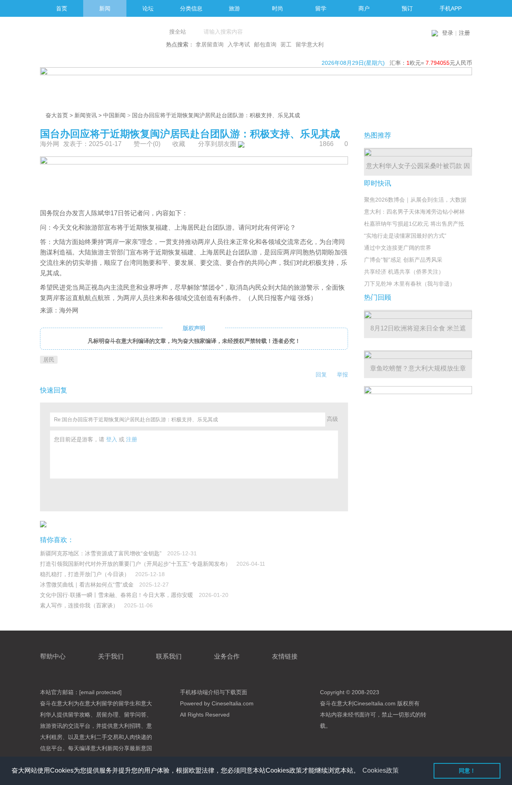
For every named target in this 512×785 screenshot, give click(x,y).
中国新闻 (114, 115)
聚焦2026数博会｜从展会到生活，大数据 (415, 199)
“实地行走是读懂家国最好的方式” (405, 235)
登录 (447, 33)
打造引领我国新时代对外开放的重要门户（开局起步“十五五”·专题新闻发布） (136, 564)
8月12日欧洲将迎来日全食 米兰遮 (418, 328)
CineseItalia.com (375, 703)
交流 (287, 241)
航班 (104, 297)
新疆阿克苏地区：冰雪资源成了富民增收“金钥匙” (101, 553)
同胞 (302, 252)
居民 (193, 227)
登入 (111, 439)
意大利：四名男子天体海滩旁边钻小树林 (414, 211)
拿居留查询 (210, 44)
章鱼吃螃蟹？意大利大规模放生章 (418, 368)
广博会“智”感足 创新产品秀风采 (403, 259)
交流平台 (79, 726)
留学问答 (135, 714)
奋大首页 (57, 115)
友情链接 (285, 656)
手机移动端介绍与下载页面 (213, 692)
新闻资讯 (85, 115)
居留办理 (107, 714)
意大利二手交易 (98, 737)
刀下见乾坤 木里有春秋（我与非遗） (409, 283)
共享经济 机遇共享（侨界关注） (404, 271)
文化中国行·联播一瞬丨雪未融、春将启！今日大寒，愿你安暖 (117, 595)
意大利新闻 (104, 748)
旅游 (91, 227)
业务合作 (227, 656)
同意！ (467, 770)
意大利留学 (99, 703)
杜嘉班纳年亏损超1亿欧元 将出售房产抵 (414, 223)
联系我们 (169, 656)
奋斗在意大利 (57, 703)
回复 (321, 374)
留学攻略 (79, 714)
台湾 (332, 241)
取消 (236, 287)
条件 (232, 297)
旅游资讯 (51, 726)
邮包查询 (265, 44)
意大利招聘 (127, 726)
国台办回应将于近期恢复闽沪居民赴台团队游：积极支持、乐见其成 (216, 115)
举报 (342, 374)
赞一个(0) (147, 143)
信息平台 (51, 748)
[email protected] (100, 692)
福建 (161, 227)
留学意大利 (310, 44)
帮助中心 (53, 656)
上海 (180, 227)
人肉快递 (135, 737)
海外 (65, 310)
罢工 (286, 44)
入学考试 (239, 44)
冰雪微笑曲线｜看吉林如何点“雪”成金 (87, 584)
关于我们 (111, 656)
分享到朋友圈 (218, 143)
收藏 (178, 143)
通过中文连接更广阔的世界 (397, 247)
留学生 (126, 703)
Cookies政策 (380, 770)
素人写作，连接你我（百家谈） (80, 605)
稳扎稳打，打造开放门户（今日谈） (85, 574)
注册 (464, 33)
